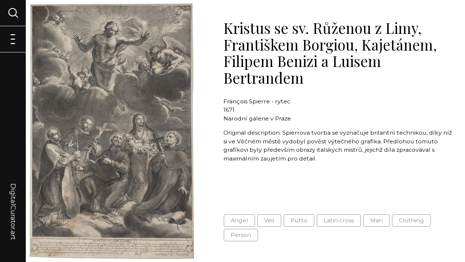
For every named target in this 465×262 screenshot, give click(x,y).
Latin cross (339, 220)
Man (376, 220)
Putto (299, 220)
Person (241, 234)
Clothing (411, 220)
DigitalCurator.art (13, 203)
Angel (239, 220)
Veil (269, 220)
